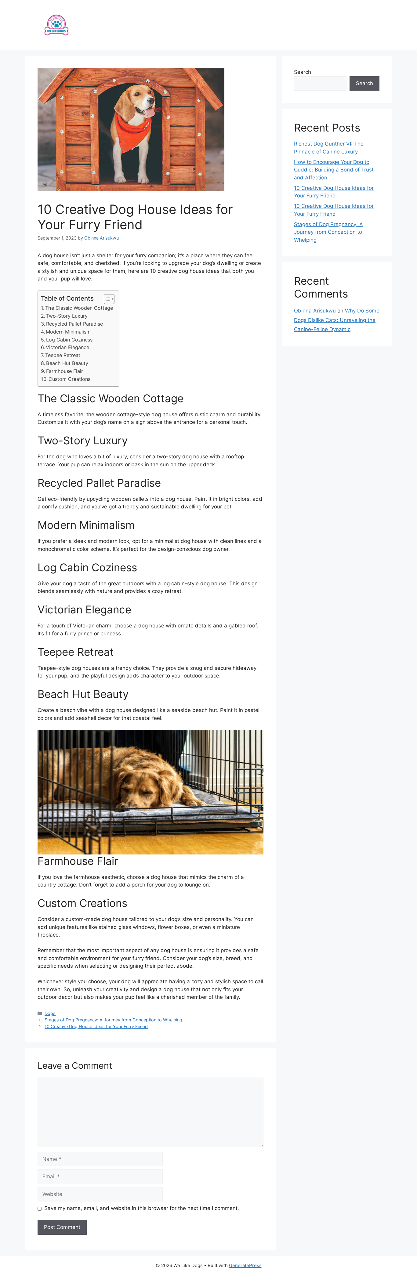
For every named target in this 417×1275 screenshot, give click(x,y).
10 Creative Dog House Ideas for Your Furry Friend (96, 1026)
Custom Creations (69, 379)
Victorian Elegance (67, 347)
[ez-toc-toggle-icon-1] (106, 299)
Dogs (50, 1013)
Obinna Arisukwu (315, 311)
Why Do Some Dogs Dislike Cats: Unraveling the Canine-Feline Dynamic (336, 320)
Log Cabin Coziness (69, 340)
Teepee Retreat (62, 355)
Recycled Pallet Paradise (74, 324)
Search (302, 72)
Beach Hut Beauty (67, 363)
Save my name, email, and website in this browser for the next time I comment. (141, 1208)
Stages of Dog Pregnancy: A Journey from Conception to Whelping (113, 1019)
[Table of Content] (109, 299)
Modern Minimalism (68, 332)
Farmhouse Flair (64, 371)
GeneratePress (245, 1265)
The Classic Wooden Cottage (79, 308)
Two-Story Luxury (67, 316)
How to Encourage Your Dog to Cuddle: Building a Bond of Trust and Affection (334, 170)
